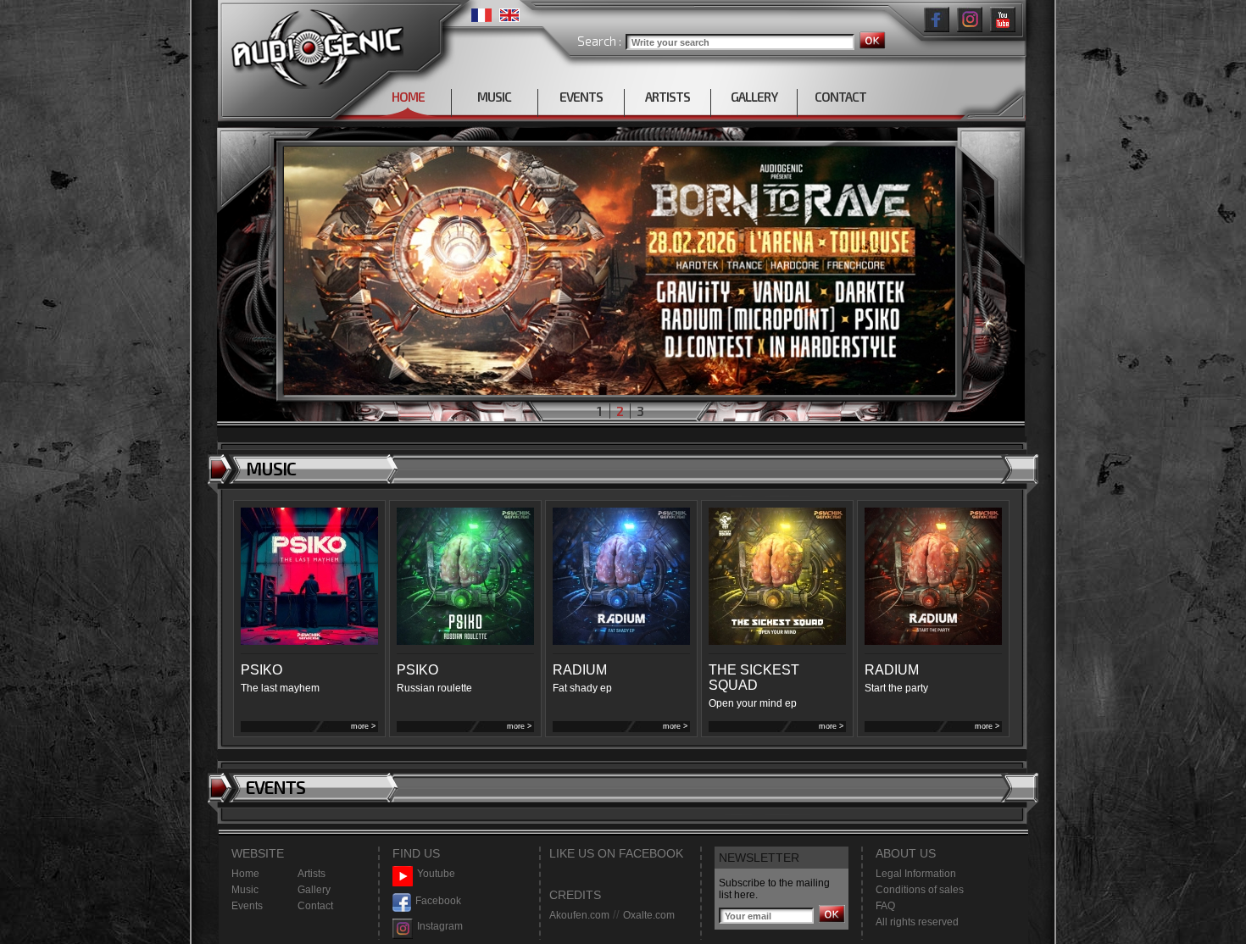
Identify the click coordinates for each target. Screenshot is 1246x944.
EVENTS (581, 96)
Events (247, 906)
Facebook (438, 901)
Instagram (440, 926)
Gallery (314, 890)
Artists (311, 874)
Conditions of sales (920, 890)
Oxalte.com (649, 915)
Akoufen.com (579, 915)
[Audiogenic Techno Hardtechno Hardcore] (314, 44)
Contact (315, 906)
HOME (408, 96)
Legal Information (916, 874)
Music (245, 890)
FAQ (885, 906)
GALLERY (754, 96)
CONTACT (840, 96)
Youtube (436, 874)
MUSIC (494, 96)
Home (245, 874)
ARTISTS (667, 96)
